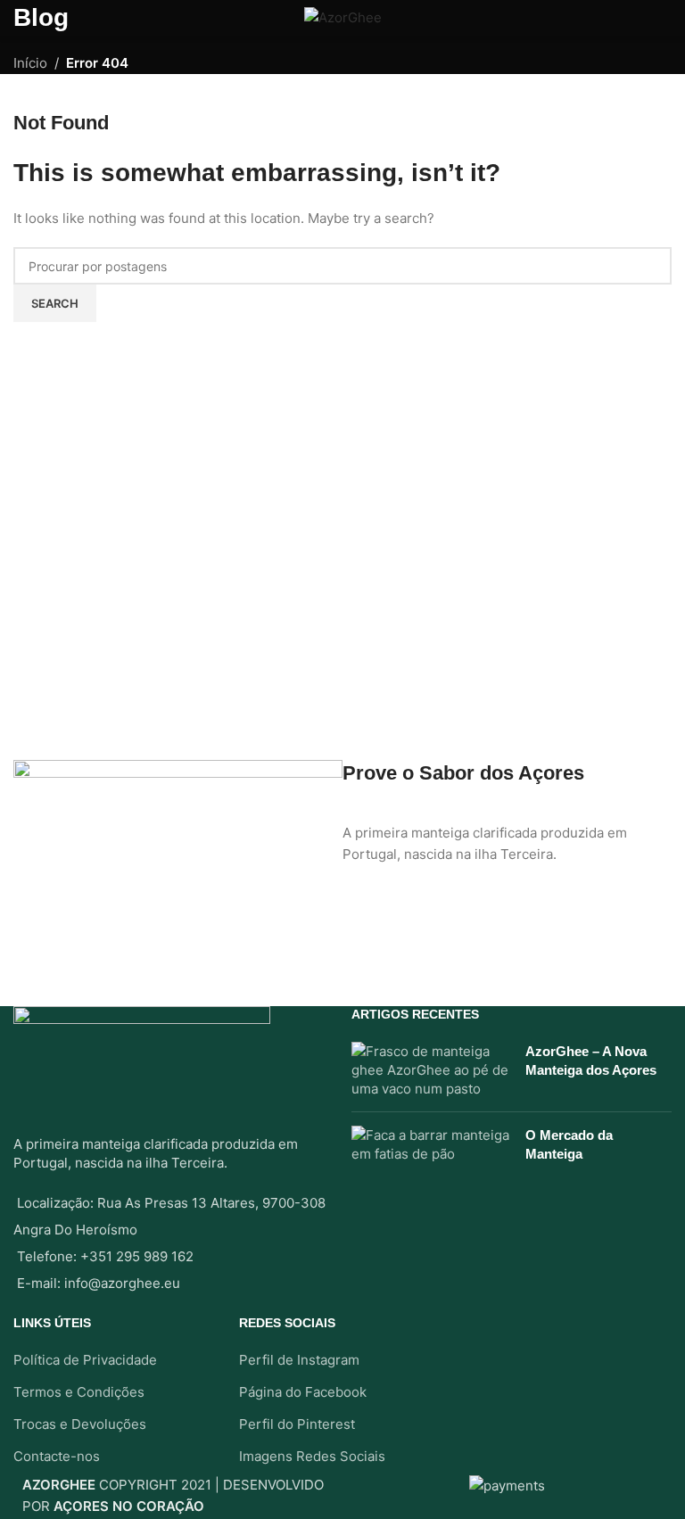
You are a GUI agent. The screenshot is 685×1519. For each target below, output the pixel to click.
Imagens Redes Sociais (312, 1456)
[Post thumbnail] (431, 1070)
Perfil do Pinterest (297, 1424)
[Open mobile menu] (20, 18)
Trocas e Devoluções (79, 1424)
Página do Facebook (303, 1391)
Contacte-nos (56, 1456)
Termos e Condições (78, 1391)
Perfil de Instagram (299, 1359)
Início (30, 62)
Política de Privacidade (85, 1359)
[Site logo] (343, 16)
